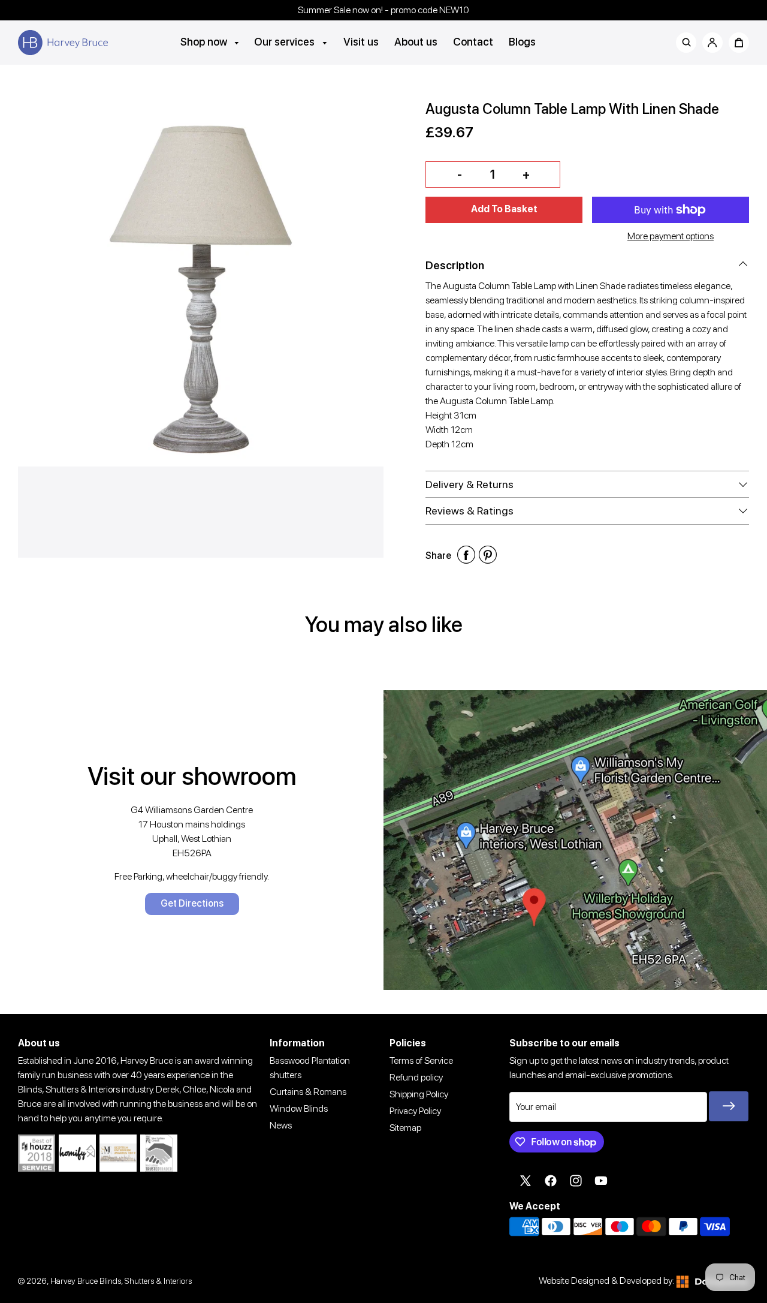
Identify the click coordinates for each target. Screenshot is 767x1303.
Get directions (192, 903)
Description (454, 265)
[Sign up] (728, 1106)
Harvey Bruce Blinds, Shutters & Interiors (121, 1280)
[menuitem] (210, 42)
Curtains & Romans (308, 1091)
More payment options (670, 236)
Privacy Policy (415, 1111)
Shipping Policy (418, 1094)
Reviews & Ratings (469, 510)
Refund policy (416, 1077)
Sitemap (405, 1127)
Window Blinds (299, 1108)
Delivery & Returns (469, 484)
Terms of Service (421, 1060)
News (281, 1125)
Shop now (205, 41)
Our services (285, 41)
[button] (503, 210)
